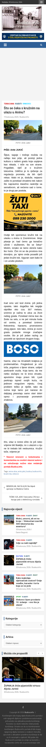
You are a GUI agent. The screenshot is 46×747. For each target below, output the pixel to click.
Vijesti (18, 104)
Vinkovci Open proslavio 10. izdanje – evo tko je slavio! (28, 602)
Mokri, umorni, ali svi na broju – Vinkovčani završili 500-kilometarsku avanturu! (29, 522)
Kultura (19, 556)
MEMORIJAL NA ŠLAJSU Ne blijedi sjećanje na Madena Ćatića (20, 487)
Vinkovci (27, 104)
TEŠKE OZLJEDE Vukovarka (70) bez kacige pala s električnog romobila (24, 498)
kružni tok (8, 474)
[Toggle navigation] (5, 45)
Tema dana (9, 104)
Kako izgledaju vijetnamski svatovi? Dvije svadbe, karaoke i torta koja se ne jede (29, 582)
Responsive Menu (41, 2)
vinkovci (15, 474)
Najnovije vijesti (13, 509)
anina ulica (13, 471)
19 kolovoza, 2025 (11, 117)
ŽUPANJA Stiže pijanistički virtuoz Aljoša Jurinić (28, 562)
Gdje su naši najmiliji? (26, 543)
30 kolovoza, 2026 (23, 529)
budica (29, 471)
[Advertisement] (23, 72)
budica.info (36, 471)
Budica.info (29, 712)
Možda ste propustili (16, 653)
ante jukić (22, 471)
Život (35, 516)
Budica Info (24, 117)
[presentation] (38, 653)
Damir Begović (22, 532)
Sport (18, 597)
